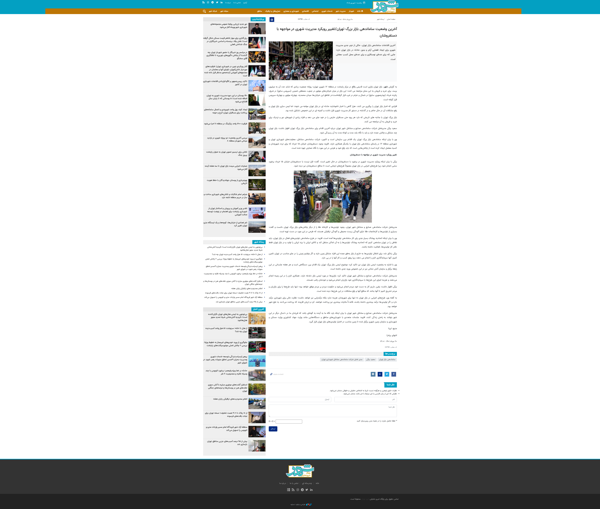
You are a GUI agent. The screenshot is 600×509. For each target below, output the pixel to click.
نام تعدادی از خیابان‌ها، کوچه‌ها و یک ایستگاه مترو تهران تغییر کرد (225, 224)
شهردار (351, 11)
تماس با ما (237, 2)
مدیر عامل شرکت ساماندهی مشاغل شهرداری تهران (342, 359)
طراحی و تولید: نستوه (298, 504)
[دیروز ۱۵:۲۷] (257, 42)
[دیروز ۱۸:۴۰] (257, 28)
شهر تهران (365, 499)
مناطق (259, 11)
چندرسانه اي (307, 483)
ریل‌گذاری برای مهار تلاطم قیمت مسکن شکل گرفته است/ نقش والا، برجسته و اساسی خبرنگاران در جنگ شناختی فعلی (225, 41)
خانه (359, 11)
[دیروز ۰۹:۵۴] (257, 170)
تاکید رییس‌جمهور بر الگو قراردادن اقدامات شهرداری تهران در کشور (225, 83)
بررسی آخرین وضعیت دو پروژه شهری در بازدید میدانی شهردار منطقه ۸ (227, 139)
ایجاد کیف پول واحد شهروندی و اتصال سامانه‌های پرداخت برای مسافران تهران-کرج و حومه (225, 111)
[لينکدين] (311, 490)
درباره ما (228, 2)
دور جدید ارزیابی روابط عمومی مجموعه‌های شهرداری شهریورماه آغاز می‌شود (228, 26)
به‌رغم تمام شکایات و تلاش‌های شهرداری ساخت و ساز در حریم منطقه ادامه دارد (225, 196)
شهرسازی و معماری (291, 11)
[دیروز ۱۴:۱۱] (257, 85)
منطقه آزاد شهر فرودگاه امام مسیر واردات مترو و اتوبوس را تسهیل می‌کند (233, 297)
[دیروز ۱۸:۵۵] (257, 128)
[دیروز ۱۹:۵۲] (257, 156)
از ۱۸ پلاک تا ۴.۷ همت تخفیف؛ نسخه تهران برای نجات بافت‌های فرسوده (233, 293)
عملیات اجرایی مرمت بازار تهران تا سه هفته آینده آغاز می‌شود (226, 167)
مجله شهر (224, 11)
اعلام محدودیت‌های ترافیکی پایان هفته (246, 288)
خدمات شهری (327, 11)
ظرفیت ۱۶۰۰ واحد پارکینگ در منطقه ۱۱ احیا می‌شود (225, 124)
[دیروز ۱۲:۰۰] (257, 142)
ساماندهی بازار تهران (387, 359)
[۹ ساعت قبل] (257, 198)
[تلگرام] (302, 490)
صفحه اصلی (391, 19)
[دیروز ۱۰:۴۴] (257, 71)
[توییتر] (307, 490)
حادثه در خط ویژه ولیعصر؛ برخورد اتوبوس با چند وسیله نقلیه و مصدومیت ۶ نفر (233, 275)
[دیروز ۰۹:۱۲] (257, 184)
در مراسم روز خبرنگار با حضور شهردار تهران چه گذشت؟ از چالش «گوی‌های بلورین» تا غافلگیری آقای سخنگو (226, 55)
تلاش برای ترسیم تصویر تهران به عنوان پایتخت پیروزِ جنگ (226, 153)
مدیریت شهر (341, 11)
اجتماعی (315, 11)
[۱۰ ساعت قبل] (257, 114)
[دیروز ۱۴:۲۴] (257, 213)
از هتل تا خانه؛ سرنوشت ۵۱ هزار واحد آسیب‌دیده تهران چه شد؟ (237, 254)
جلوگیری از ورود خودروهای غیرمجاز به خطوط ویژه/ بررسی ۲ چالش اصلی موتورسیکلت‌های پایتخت (233, 260)
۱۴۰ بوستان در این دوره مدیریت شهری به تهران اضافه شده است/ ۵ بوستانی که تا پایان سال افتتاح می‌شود (227, 98)
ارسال (273, 428)
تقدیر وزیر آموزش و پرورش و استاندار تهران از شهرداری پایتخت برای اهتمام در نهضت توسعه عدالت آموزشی (227, 211)
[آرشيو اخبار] (288, 490)
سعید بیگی (370, 359)
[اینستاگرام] (298, 490)
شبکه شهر (213, 11)
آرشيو (245, 2)
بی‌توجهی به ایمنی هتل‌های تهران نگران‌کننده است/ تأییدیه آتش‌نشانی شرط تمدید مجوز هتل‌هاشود (234, 249)
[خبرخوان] (293, 490)
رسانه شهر (380, 19)
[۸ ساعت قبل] (257, 227)
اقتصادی (305, 11)
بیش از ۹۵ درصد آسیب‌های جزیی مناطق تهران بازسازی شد (239, 301)
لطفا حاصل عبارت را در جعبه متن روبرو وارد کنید (377, 421)
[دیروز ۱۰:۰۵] (257, 100)
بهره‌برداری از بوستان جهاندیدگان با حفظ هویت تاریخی (227, 182)
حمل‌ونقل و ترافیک (272, 11)
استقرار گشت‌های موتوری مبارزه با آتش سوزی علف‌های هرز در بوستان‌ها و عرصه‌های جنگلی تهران (232, 283)
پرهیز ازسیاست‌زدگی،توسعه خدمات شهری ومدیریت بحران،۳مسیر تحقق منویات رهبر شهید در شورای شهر (234, 268)
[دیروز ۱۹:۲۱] (257, 57)
